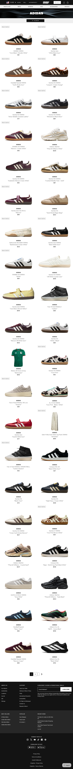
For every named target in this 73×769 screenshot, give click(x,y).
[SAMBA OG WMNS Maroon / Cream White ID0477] (18, 133)
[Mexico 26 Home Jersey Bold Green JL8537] (18, 357)
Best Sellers (5, 714)
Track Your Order (23, 688)
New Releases (22, 717)
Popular (22, 714)
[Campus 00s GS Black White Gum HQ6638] (55, 453)
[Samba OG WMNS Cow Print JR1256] (55, 357)
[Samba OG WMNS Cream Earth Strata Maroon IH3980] (18, 518)
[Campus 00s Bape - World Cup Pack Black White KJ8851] (55, 550)
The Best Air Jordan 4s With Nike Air (45, 717)
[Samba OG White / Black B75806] (55, 325)
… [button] (38, 674)
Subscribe (65, 689)
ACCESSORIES (54, 6)
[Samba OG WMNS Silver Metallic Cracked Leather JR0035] (18, 101)
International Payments (24, 696)
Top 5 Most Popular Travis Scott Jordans (45, 725)
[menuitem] (19, 2)
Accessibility (22, 698)
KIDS (41, 6)
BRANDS (67, 6)
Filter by (36, 20)
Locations (3, 693)
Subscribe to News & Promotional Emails (51, 685)
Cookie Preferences (36, 760)
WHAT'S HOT (7, 6)
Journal (3, 696)
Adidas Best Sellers (6, 724)
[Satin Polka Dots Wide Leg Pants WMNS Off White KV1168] (55, 421)
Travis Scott (22, 719)
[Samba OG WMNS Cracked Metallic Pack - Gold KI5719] (55, 165)
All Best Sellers (4, 717)
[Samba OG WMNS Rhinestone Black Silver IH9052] (55, 101)
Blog (19, 2)
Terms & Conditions (36, 757)
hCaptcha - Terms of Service (36, 766)
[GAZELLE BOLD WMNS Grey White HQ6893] (18, 582)
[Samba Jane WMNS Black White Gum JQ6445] (55, 229)
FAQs (20, 693)
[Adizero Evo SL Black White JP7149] (55, 646)
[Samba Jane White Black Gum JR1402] (55, 38)
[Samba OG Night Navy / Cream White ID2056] (55, 486)
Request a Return (23, 706)
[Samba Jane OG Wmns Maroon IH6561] (18, 197)
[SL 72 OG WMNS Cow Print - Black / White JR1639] (55, 389)
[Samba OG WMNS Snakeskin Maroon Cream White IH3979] (18, 165)
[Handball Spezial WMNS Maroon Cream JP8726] (18, 646)
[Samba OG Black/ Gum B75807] (18, 486)
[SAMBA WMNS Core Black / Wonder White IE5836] (18, 38)
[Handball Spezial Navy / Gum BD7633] (18, 614)
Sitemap (3, 701)
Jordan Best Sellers (5, 719)
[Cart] (68, 2)
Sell (24, 2)
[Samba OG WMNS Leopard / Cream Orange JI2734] (55, 69)
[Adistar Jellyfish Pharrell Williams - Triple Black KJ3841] (55, 582)
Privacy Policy (36, 754)
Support (22, 685)
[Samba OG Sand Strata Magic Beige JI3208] (55, 197)
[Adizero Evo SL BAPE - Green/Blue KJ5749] (55, 614)
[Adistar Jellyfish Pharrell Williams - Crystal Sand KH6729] (18, 550)
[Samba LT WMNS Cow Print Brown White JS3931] (55, 517)
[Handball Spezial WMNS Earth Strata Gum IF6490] (18, 69)
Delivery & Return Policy (25, 691)
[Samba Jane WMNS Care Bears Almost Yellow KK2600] (18, 293)
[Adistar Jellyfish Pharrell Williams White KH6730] (55, 133)
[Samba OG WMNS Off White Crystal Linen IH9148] (55, 261)
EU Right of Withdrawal (25, 701)
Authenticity (33, 2)
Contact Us (22, 703)
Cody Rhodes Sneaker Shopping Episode (45, 721)
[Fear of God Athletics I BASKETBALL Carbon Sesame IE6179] (18, 453)
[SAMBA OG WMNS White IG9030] (18, 261)
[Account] (64, 2)
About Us (4, 685)
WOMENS (30, 6)
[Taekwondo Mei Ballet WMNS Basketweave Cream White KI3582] (18, 229)
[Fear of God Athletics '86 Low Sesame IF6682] (18, 389)
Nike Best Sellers (5, 722)
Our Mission (4, 688)
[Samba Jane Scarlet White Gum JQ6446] (18, 421)
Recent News (42, 714)
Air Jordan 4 (22, 722)
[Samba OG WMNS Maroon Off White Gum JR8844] (18, 325)
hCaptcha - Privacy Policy (36, 763)
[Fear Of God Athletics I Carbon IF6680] (55, 293)
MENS (19, 6)
